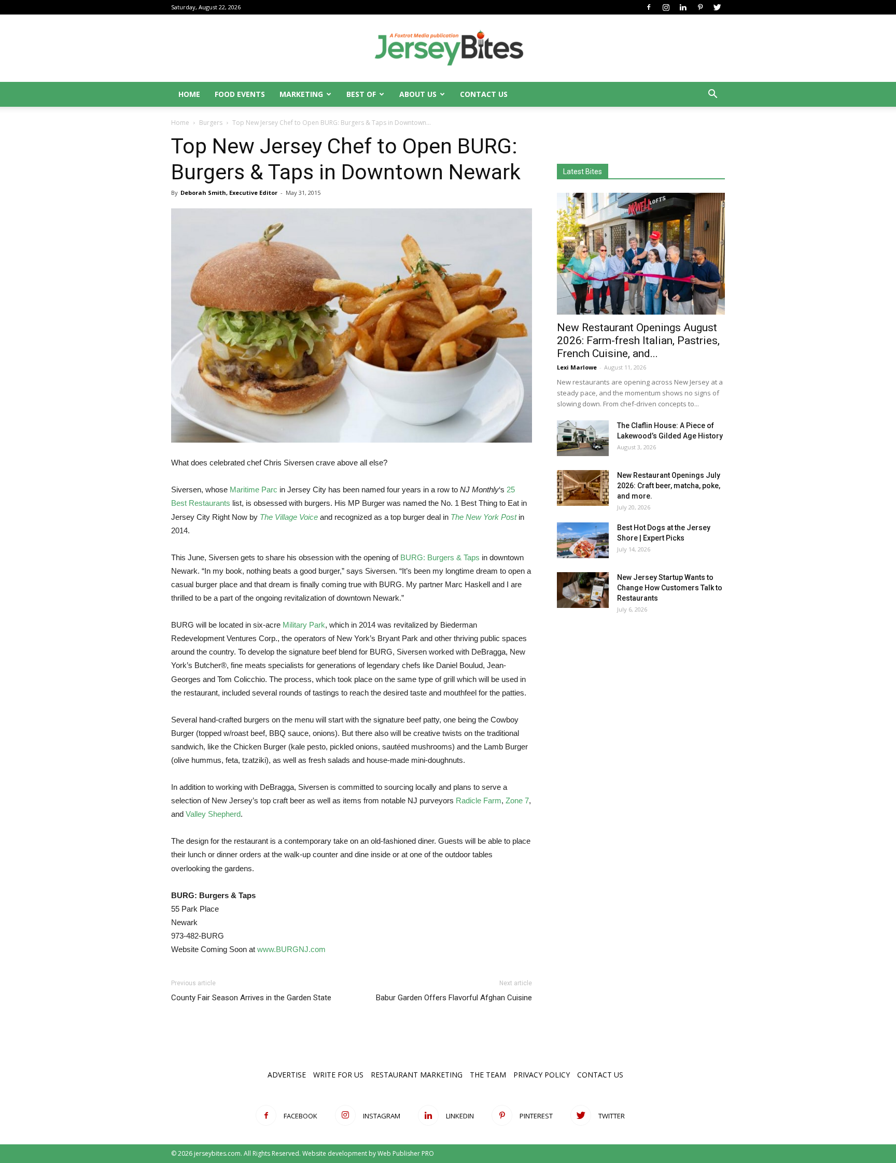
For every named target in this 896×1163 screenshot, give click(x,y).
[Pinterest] (700, 7)
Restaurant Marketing (417, 1075)
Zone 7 (517, 800)
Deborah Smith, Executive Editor (228, 192)
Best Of (361, 94)
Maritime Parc (253, 489)
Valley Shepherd (213, 814)
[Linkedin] (683, 7)
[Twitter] (717, 7)
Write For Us (338, 1075)
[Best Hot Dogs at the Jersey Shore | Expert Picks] (583, 540)
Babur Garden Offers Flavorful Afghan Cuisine (454, 997)
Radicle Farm (478, 800)
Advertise (287, 1075)
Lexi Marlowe (577, 367)
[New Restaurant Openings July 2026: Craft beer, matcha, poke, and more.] (583, 488)
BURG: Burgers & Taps (440, 557)
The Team (488, 1075)
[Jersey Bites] (448, 48)
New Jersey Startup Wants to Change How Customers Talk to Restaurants (669, 587)
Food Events (240, 94)
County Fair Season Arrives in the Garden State (251, 997)
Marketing (301, 94)
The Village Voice (289, 517)
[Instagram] (666, 7)
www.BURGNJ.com (291, 949)
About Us (418, 94)
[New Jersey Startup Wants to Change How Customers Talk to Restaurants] (583, 590)
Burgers (210, 122)
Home (189, 94)
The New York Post (483, 517)
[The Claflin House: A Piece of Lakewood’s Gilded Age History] (583, 438)
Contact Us (484, 94)
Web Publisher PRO (405, 1153)
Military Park (304, 624)
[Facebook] (648, 7)
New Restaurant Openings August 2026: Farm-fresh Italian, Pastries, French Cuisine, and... (638, 340)
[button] (712, 95)
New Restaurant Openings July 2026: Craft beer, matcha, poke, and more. (668, 485)
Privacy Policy (541, 1075)
